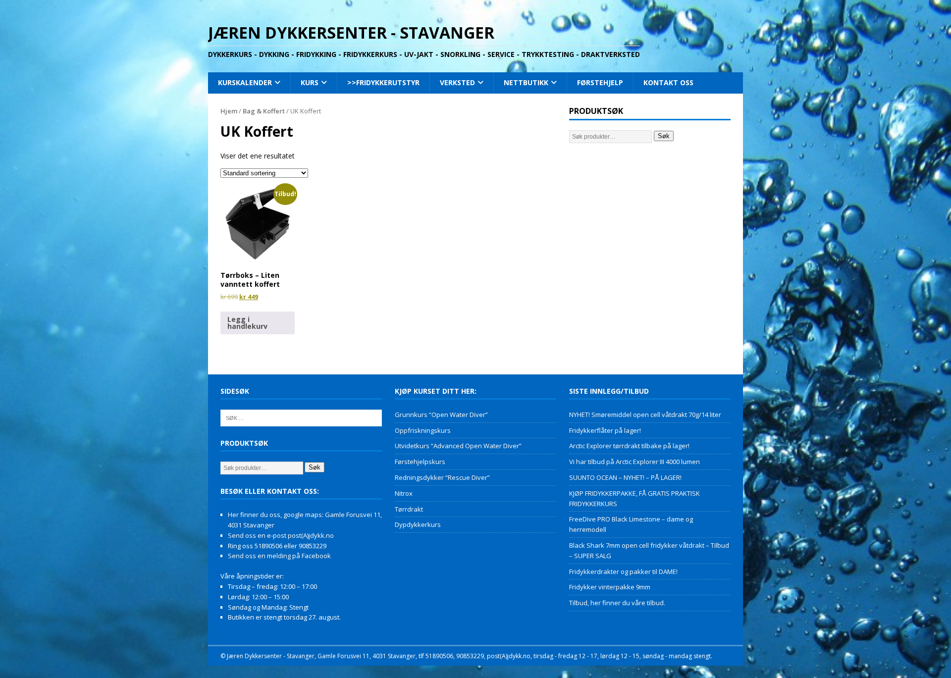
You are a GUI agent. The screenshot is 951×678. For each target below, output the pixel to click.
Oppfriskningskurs (423, 430)
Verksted (457, 82)
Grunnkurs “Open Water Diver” (441, 414)
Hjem (228, 110)
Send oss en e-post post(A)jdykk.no (281, 535)
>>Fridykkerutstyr (383, 82)
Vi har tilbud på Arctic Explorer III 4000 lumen (634, 461)
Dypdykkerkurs (418, 524)
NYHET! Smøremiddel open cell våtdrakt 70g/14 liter (645, 414)
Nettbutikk (526, 82)
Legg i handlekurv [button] (247, 322)
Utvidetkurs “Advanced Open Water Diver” (458, 445)
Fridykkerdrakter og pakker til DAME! (623, 571)
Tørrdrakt (409, 509)
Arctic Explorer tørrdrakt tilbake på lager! (629, 445)
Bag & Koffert (264, 110)
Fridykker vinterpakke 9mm (609, 586)
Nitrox (404, 493)
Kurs (309, 82)
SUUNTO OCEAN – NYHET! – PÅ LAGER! (625, 477)
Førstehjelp (600, 82)
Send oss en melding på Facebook (279, 555)
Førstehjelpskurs (420, 461)
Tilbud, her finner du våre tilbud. (617, 602)
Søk (664, 136)
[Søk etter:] (301, 417)
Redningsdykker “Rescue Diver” (442, 477)
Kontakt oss (668, 82)
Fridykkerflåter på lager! (605, 430)
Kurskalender (245, 82)
